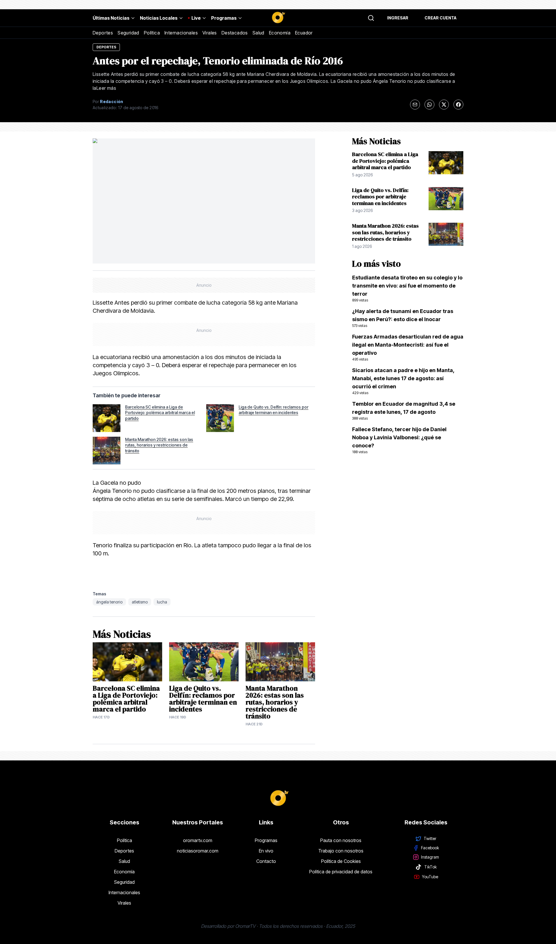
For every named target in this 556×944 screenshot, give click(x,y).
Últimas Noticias (111, 18)
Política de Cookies (341, 861)
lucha (162, 601)
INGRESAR (397, 17)
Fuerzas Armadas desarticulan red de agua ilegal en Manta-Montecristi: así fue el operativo (407, 347)
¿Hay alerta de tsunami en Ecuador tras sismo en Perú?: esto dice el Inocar (402, 318)
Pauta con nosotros (340, 840)
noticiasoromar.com (197, 851)
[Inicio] (278, 18)
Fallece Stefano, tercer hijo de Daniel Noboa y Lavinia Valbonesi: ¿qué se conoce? (399, 440)
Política (152, 33)
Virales (209, 33)
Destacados (235, 33)
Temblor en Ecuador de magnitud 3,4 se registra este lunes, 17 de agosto (403, 410)
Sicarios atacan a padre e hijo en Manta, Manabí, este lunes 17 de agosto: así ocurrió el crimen (403, 381)
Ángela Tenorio (109, 601)
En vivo (266, 851)
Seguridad (128, 33)
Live (196, 18)
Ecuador (304, 33)
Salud (258, 33)
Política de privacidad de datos (340, 872)
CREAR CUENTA (440, 17)
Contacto (266, 861)
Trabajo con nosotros (340, 851)
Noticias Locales (159, 18)
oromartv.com (197, 840)
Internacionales (181, 33)
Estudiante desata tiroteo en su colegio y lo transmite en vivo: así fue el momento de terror (407, 288)
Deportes (103, 33)
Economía (279, 33)
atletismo (140, 601)
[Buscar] (371, 18)
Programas (224, 18)
